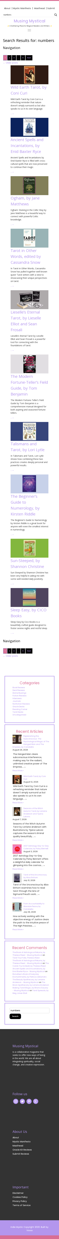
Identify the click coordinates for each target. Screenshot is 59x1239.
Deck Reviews (19, 690)
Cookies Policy (20, 1197)
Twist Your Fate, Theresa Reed (26, 957)
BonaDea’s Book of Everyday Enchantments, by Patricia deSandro (29, 975)
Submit (51, 8)
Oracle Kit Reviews (22, 1149)
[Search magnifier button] (56, 15)
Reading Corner (20, 709)
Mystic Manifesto (22, 8)
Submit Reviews (21, 1153)
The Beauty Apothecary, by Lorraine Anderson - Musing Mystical (29, 981)
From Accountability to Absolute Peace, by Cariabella (33, 906)
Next (29, 57)
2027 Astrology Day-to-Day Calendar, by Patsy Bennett (36, 847)
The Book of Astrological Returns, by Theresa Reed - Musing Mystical (29, 953)
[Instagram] (15, 1101)
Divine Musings (19, 693)
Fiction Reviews (19, 695)
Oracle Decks (19, 706)
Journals (17, 701)
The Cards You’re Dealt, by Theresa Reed (31, 964)
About (7, 8)
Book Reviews (19, 687)
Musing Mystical (29, 21)
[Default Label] (35, 1101)
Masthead (39, 8)
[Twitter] (22, 1101)
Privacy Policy (20, 1201)
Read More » (18, 770)
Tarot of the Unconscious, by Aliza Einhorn (35, 876)
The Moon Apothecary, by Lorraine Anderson (31, 983)
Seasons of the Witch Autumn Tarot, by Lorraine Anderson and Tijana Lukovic (35, 812)
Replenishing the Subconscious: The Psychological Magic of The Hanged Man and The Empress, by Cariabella (31, 741)
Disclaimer (18, 1193)
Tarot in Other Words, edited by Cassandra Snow (26, 256)
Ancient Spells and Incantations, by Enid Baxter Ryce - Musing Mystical (29, 970)
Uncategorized (19, 714)
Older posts (10, 62)
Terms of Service (22, 1205)
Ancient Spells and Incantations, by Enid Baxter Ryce (27, 145)
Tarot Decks (18, 712)
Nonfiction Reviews (21, 704)
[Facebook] (29, 1101)
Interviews (17, 698)
